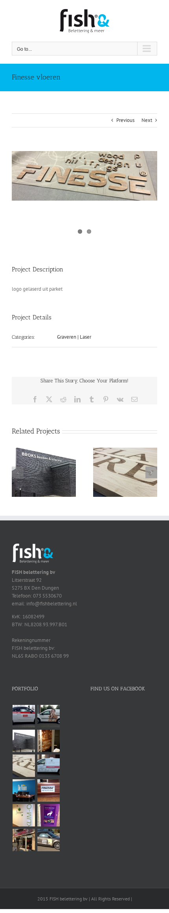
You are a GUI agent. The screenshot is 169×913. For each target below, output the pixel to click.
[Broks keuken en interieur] (44, 451)
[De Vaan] (23, 790)
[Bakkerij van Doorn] (23, 840)
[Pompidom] (48, 815)
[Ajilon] (23, 716)
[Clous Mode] (48, 741)
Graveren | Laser (74, 337)
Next (146, 120)
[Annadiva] (48, 716)
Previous (125, 120)
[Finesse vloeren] (48, 790)
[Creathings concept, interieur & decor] (125, 451)
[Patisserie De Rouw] (48, 765)
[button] (18, 472)
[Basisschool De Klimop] (23, 815)
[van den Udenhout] (48, 840)
